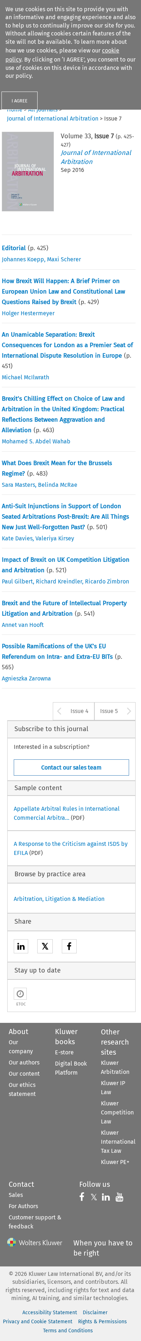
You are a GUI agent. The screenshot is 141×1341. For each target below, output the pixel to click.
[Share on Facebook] (69, 947)
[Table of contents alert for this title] (20, 994)
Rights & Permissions (102, 1322)
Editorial (14, 248)
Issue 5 (109, 711)
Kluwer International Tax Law (118, 1141)
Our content (24, 1073)
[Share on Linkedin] (21, 947)
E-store (64, 1052)
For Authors (23, 1206)
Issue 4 (79, 711)
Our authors (24, 1062)
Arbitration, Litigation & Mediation (59, 898)
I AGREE (19, 101)
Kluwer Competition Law (117, 1112)
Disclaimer (95, 1313)
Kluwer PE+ (115, 1162)
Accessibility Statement (49, 1313)
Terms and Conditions (68, 1331)
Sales (16, 1195)
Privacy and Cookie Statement (37, 1322)
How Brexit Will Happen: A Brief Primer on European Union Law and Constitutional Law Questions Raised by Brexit (63, 291)
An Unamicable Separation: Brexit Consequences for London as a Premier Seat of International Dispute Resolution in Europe (67, 345)
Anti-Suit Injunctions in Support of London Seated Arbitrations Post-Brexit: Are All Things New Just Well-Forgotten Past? (65, 516)
